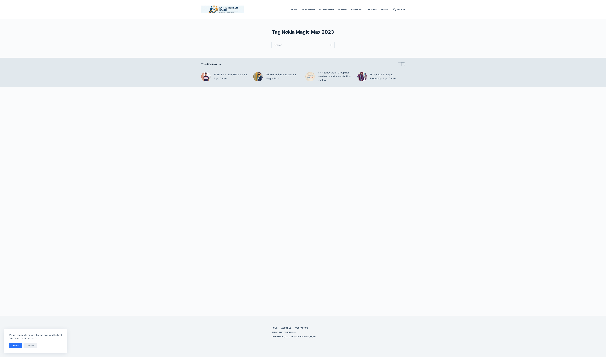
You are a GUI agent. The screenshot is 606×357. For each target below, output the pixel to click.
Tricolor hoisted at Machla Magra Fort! (281, 76)
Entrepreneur (326, 9)
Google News (308, 9)
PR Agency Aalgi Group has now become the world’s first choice (334, 76)
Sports (384, 9)
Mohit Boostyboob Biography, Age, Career (230, 76)
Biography (357, 9)
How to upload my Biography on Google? (294, 337)
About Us (286, 328)
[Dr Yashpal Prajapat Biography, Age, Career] (362, 76)
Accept (15, 345)
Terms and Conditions (284, 332)
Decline (30, 345)
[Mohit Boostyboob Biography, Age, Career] (206, 76)
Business (342, 9)
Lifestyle (372, 9)
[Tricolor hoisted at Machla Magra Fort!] (258, 76)
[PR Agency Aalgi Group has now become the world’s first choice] (310, 76)
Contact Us (301, 328)
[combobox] (300, 45)
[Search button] (331, 45)
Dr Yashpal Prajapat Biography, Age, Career (383, 76)
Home (294, 9)
